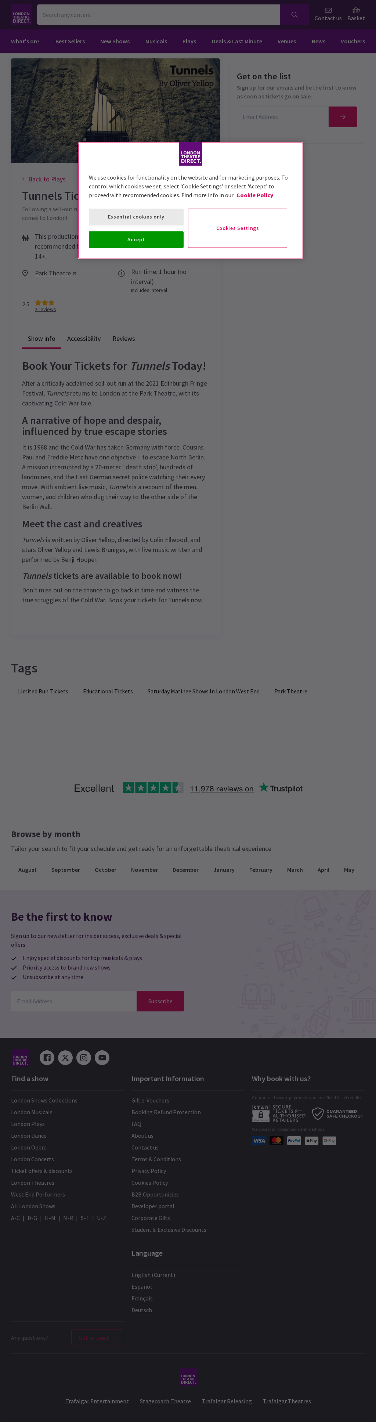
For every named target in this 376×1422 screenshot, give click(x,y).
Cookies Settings (237, 228)
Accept (136, 239)
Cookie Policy (254, 195)
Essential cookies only (136, 216)
